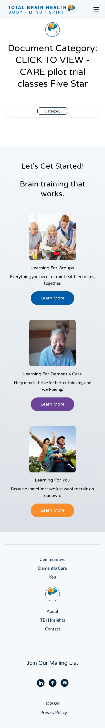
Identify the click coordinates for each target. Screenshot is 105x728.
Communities (52, 559)
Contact (52, 628)
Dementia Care (52, 568)
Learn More (52, 298)
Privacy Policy (53, 712)
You (52, 577)
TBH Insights (52, 620)
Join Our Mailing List (52, 663)
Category (52, 111)
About (53, 611)
